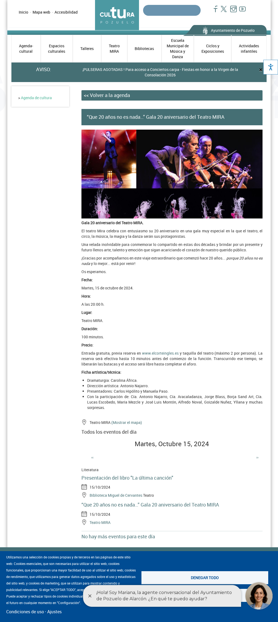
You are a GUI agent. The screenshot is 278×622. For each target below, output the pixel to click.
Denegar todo (205, 577)
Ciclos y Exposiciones (212, 48)
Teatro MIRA (114, 48)
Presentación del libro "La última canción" (127, 477)
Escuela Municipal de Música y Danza (178, 48)
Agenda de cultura (36, 97)
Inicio (23, 12)
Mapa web (41, 12)
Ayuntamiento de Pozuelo (233, 30)
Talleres (87, 48)
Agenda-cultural (26, 48)
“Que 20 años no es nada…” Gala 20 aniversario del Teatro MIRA (150, 504)
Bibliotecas (144, 48)
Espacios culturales (56, 48)
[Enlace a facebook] (213, 12)
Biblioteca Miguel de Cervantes (116, 495)
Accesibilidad (66, 12)
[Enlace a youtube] (240, 12)
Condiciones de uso (25, 612)
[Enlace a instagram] (231, 12)
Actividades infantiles (249, 48)
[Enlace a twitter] (222, 12)
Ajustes (54, 612)
